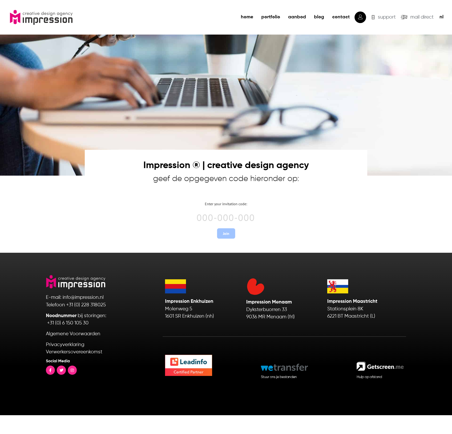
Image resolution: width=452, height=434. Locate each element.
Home (247, 17)
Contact (341, 17)
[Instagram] (72, 370)
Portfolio (270, 17)
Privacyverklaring (65, 344)
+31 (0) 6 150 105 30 (68, 323)
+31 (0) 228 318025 (86, 305)
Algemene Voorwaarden (73, 333)
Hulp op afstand (369, 377)
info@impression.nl (83, 297)
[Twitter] (61, 370)
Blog (319, 17)
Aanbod (297, 17)
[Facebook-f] (50, 370)
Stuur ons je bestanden (279, 377)
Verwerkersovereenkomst (74, 352)
